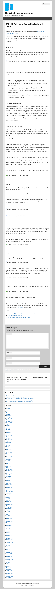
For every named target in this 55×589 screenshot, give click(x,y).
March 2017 (8, 567)
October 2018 (9, 541)
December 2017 (9, 555)
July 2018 (8, 545)
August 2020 (8, 510)
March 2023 (8, 466)
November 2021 (9, 489)
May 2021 (8, 497)
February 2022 (9, 484)
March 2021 (8, 500)
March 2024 (8, 449)
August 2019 (8, 527)
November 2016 (9, 573)
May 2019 (8, 531)
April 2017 (8, 566)
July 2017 (8, 562)
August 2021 (8, 493)
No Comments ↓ (29, 28)
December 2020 (9, 504)
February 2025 (9, 434)
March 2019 (8, 534)
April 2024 (8, 448)
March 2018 (8, 550)
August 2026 (8, 408)
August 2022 (8, 476)
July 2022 (8, 477)
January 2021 (9, 503)
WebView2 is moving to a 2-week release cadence (16, 395)
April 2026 (8, 414)
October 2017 (9, 558)
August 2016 (8, 577)
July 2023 (8, 460)
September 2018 (9, 542)
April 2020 (8, 515)
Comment (9, 334)
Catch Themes (31, 585)
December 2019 (9, 521)
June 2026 (8, 411)
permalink (38, 321)
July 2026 (8, 410)
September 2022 (9, 474)
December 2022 (9, 470)
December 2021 (9, 487)
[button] (18, 61)
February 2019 (9, 535)
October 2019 (9, 524)
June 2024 (8, 445)
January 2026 (9, 418)
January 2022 (9, 486)
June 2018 (8, 546)
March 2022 (8, 483)
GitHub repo (20, 307)
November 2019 (9, 522)
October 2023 (9, 456)
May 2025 (8, 429)
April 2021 (8, 498)
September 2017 (9, 559)
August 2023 (8, 459)
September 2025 (9, 424)
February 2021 (9, 501)
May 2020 (8, 514)
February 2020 (9, 518)
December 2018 (9, 538)
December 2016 (9, 572)
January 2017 (9, 570)
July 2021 (8, 494)
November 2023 (9, 455)
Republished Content (19, 321)
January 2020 (9, 520)
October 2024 (9, 439)
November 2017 (9, 556)
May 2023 (8, 463)
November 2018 (9, 539)
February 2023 (9, 467)
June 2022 (8, 479)
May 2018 (8, 548)
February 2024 (9, 450)
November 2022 (9, 472)
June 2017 (8, 563)
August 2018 (8, 543)
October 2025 (9, 422)
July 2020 (8, 511)
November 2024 (9, 438)
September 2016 (9, 576)
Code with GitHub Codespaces (15, 315)
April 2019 (8, 532)
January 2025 (9, 435)
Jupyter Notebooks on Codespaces (16, 319)
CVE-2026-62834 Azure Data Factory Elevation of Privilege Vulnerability (20, 398)
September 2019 (9, 525)
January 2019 (9, 536)
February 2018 (9, 552)
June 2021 (8, 496)
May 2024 (8, 446)
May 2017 (8, 565)
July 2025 (8, 427)
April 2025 (8, 431)
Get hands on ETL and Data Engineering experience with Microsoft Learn (25, 314)
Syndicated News (22, 28)
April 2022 (8, 481)
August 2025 (8, 425)
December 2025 (9, 419)
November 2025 (9, 421)
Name (8, 352)
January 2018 (9, 553)
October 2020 (9, 507)
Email (8, 357)
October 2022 (9, 473)
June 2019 (8, 529)
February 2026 (9, 417)
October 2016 (9, 574)
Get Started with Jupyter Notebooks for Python (19, 317)
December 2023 (9, 453)
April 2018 (8, 549)
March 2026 (8, 415)
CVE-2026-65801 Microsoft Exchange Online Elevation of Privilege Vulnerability (21, 400)
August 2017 (8, 560)
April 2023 (8, 465)
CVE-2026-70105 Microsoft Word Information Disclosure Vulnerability (19, 401)
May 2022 (8, 480)
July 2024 (8, 443)
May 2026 (8, 412)
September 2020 (9, 508)
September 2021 (9, 491)
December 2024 (9, 436)
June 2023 (8, 462)
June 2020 (8, 512)
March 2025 (8, 432)
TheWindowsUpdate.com (19, 13)
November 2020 (9, 505)
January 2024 (9, 452)
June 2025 (8, 428)
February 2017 (9, 569)
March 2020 (8, 517)
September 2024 (9, 441)
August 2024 (8, 442)
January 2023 (9, 469)
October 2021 (9, 490)
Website (8, 363)
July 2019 (8, 528)
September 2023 (9, 457)
